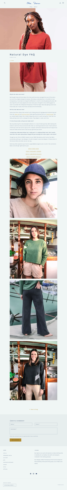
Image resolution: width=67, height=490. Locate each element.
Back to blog (34, 409)
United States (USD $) (8, 485)
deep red (17, 114)
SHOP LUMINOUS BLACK (33, 154)
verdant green (49, 114)
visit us (5, 453)
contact (5, 464)
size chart (5, 457)
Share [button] (12, 60)
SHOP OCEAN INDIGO (33, 157)
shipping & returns (7, 455)
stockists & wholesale (8, 462)
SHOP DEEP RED (33, 148)
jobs (4, 460)
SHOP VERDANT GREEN (33, 151)
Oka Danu (62, 484)
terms (4, 466)
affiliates (5, 469)
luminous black (26, 114)
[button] (4, 2)
